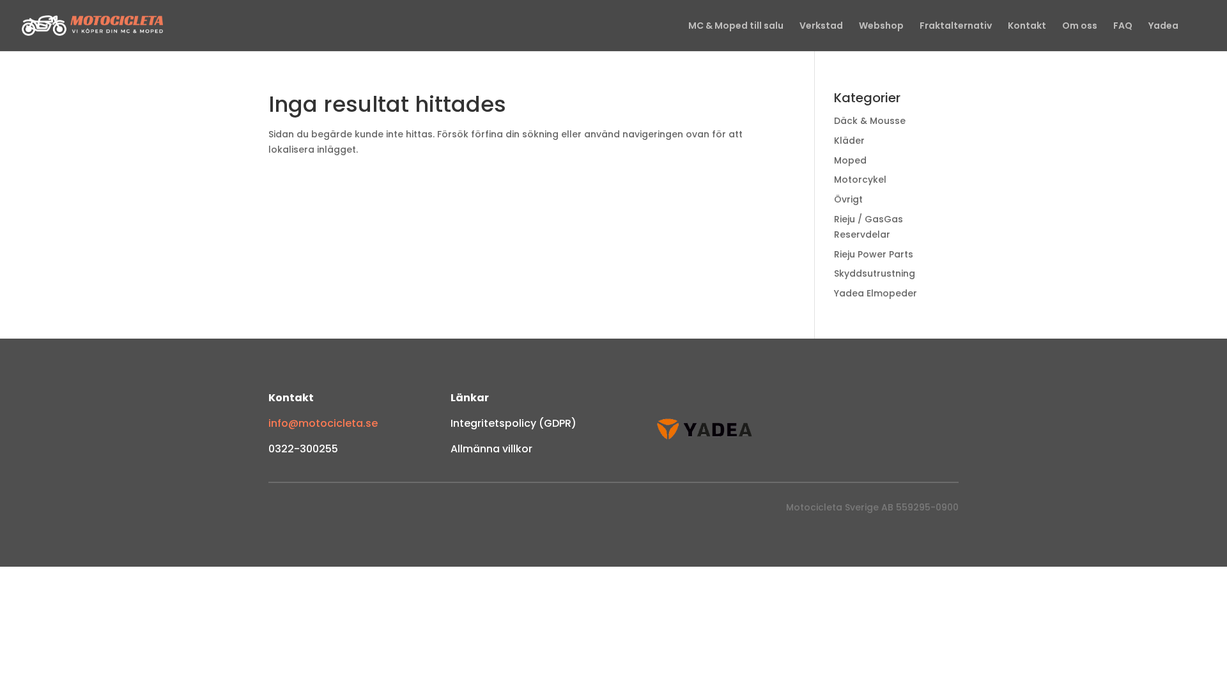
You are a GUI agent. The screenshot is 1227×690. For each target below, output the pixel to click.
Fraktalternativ (956, 26)
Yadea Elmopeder (875, 293)
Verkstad (821, 26)
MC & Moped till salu (735, 26)
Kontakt (1027, 26)
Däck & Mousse (870, 120)
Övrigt (848, 199)
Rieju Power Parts (873, 254)
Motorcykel (860, 179)
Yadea (1163, 26)
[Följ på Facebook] (278, 510)
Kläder (849, 140)
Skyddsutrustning (874, 273)
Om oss (1079, 26)
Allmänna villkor (491, 448)
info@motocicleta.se (323, 423)
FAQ (1122, 26)
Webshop (881, 26)
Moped (850, 160)
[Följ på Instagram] (304, 510)
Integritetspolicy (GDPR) (513, 423)
